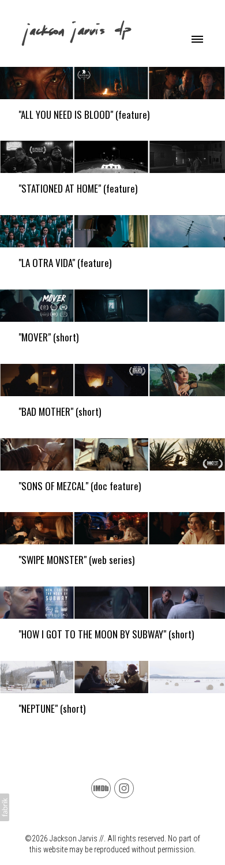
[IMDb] (101, 788)
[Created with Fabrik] (4, 807)
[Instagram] (124, 788)
